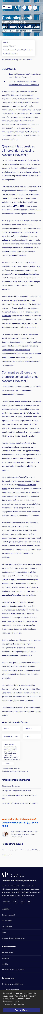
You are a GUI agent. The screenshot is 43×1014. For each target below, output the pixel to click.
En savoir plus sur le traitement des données (13, 771)
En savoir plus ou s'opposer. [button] (14, 1004)
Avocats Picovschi (10, 60)
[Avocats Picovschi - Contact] (24, 7)
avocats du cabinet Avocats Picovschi (18, 477)
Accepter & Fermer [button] (21, 1010)
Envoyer (7, 763)
